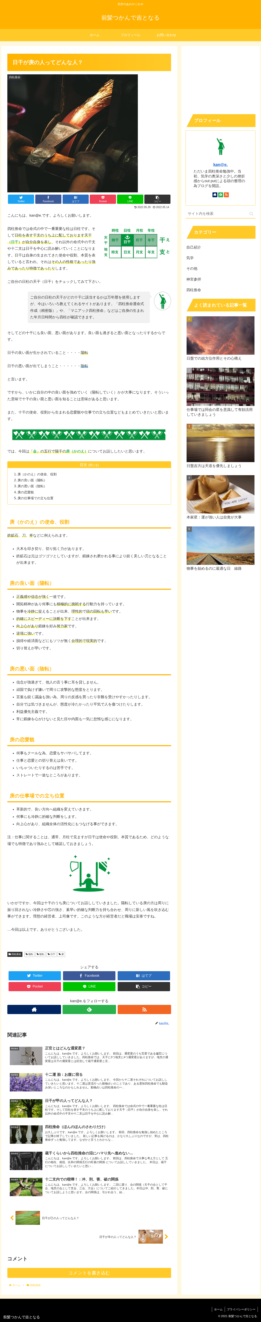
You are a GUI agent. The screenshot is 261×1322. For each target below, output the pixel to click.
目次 (83, 465)
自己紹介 (193, 247)
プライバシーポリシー (241, 1309)
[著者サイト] (34, 1009)
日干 (52, 954)
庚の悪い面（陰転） (32, 486)
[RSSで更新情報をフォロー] (144, 1009)
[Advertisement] (221, 79)
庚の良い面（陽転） (32, 480)
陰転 (41, 954)
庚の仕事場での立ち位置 (35, 498)
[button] (251, 213)
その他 (191, 268)
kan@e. (220, 164)
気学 (190, 258)
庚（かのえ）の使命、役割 (37, 474)
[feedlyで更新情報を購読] (89, 1009)
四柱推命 (16, 954)
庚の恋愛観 (26, 492)
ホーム (218, 1309)
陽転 (30, 954)
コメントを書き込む (89, 1272)
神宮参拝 (193, 279)
